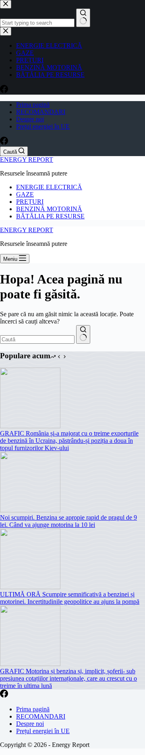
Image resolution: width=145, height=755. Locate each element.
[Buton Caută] (83, 334)
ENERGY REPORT (26, 159)
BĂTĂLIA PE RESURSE (50, 216)
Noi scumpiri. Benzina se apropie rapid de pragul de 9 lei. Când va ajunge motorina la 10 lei (68, 521)
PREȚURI (30, 201)
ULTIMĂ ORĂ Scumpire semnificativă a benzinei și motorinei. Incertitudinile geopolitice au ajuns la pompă (69, 598)
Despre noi (30, 119)
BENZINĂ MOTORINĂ (49, 208)
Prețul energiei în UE (43, 126)
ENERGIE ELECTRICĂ (49, 187)
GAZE (25, 194)
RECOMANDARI (40, 111)
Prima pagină (33, 104)
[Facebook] (4, 142)
